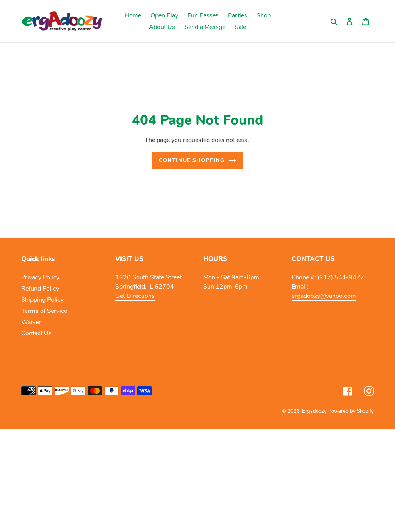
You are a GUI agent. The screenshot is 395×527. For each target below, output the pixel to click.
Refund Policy (40, 288)
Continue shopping (192, 160)
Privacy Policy (40, 277)
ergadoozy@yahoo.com (324, 296)
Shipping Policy (42, 300)
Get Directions (135, 296)
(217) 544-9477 (340, 277)
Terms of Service (44, 311)
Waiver (31, 322)
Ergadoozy (314, 411)
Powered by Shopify (351, 411)
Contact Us (36, 333)
